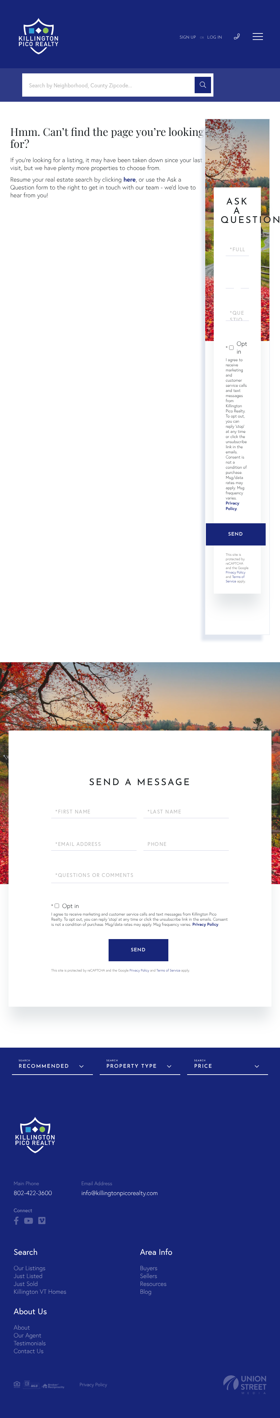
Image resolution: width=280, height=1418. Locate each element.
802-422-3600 (33, 1193)
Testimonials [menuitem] (30, 1343)
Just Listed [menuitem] (28, 1276)
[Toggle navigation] (258, 36)
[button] (203, 85)
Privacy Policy (232, 506)
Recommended (44, 1066)
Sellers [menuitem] (148, 1276)
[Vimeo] (41, 1221)
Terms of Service (235, 579)
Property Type (132, 1066)
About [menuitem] (22, 1327)
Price (203, 1066)
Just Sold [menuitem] (26, 1284)
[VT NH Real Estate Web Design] (244, 1384)
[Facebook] (16, 1221)
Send (235, 534)
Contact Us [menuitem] (28, 1351)
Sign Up (188, 38)
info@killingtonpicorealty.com (119, 1193)
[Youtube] (28, 1221)
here (129, 179)
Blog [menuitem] (146, 1291)
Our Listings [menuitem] (29, 1268)
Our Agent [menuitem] (27, 1335)
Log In (214, 38)
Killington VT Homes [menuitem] (40, 1291)
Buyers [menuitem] (148, 1268)
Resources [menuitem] (153, 1284)
